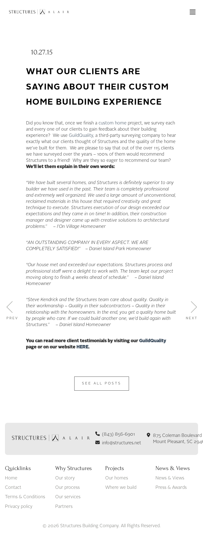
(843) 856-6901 (118, 434)
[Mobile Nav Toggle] (193, 12)
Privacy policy (18, 506)
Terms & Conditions (25, 497)
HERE (82, 347)
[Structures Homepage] (38, 11)
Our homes (116, 478)
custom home (113, 123)
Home (11, 478)
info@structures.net (121, 443)
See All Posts (101, 383)
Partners (64, 506)
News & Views (169, 478)
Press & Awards (171, 487)
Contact (13, 487)
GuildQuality (81, 135)
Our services (67, 497)
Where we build (120, 487)
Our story (65, 478)
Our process (67, 487)
